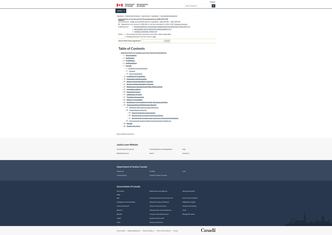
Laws (184, 171)
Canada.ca (120, 16)
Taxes (118, 222)
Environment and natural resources (161, 198)
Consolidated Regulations (169, 16)
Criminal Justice (122, 175)
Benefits (119, 214)
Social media (121, 231)
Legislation (155, 16)
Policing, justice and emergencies (160, 210)
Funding (152, 171)
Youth (184, 210)
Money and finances (156, 222)
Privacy (175, 231)
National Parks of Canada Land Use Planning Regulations (143, 53)
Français (212, 2)
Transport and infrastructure (159, 214)
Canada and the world (157, 218)
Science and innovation (190, 198)
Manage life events (188, 214)
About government (188, 191)
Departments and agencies (158, 191)
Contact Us (186, 153)
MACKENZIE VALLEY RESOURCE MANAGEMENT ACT (152, 29)
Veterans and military (189, 206)
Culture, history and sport (158, 206)
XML (161, 22)
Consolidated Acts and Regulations (161, 149)
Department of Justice (133, 16)
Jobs (118, 198)
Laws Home (146, 16)
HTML (132, 22)
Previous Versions (180, 24)
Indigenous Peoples (188, 202)
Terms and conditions (164, 231)
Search (152, 153)
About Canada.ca (148, 231)
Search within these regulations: (129, 41)
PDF (172, 22)
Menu (120, 11)
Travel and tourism (123, 206)
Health (119, 218)
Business (120, 210)
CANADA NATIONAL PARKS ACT (145, 32)
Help (154, 37)
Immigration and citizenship (126, 202)
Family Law (120, 171)
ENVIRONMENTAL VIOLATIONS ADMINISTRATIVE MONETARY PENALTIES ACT (162, 27)
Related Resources (123, 153)
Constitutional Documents (125, 149)
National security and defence (159, 202)
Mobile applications (134, 231)
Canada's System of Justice (158, 175)
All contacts (120, 191)
